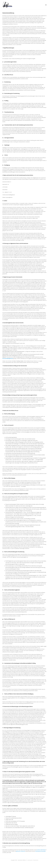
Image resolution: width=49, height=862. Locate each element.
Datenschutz (35, 860)
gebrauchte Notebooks (20, 851)
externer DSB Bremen (41, 849)
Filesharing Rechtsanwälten (40, 851)
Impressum (30, 860)
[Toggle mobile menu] (46, 5)
